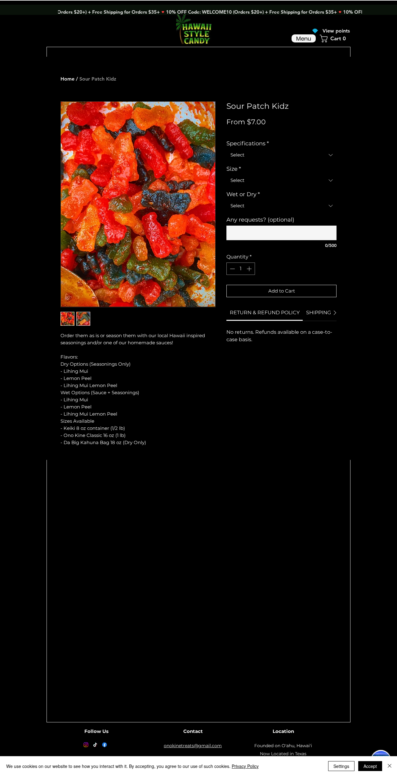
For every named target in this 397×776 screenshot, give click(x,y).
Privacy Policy (245, 766)
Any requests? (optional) (260, 219)
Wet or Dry (243, 194)
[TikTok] (95, 745)
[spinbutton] (240, 269)
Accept (370, 766)
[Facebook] (104, 745)
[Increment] (249, 269)
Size (233, 168)
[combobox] (281, 155)
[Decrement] (231, 269)
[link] (265, 312)
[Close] (389, 766)
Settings (341, 766)
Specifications (247, 143)
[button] (335, 38)
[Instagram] (86, 745)
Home (67, 79)
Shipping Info (286, 131)
